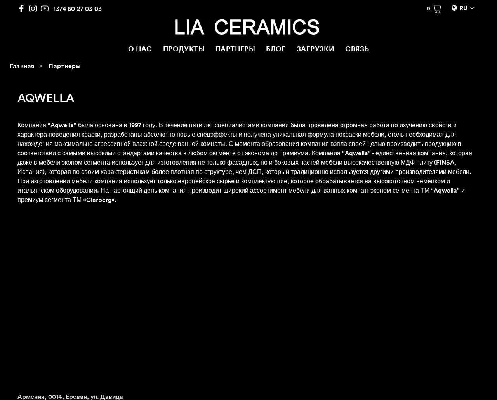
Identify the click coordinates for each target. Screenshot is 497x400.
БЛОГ (276, 49)
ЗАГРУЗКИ (315, 49)
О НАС (140, 49)
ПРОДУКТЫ (184, 49)
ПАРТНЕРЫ (235, 49)
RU (463, 8)
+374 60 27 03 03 (77, 8)
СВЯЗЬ (357, 49)
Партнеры (65, 66)
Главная (22, 66)
